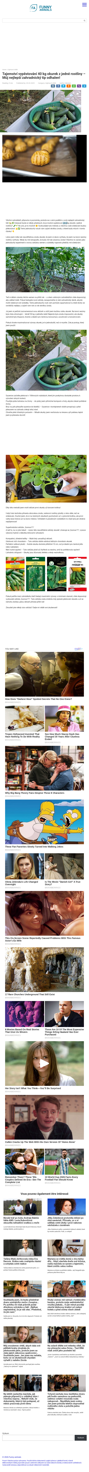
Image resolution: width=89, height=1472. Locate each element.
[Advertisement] (44, 45)
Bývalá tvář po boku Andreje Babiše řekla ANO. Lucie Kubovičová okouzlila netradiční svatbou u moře (21, 1220)
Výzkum (5, 1433)
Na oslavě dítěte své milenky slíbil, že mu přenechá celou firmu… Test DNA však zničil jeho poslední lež (66, 1348)
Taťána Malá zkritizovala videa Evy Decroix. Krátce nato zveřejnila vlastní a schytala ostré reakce (22, 1261)
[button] (44, 159)
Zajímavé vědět (50, 83)
